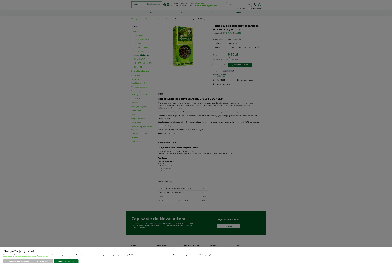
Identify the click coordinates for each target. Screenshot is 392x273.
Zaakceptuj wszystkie (66, 261)
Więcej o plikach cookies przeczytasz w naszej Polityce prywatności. (25, 256)
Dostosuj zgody (43, 261)
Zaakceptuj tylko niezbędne (18, 261)
